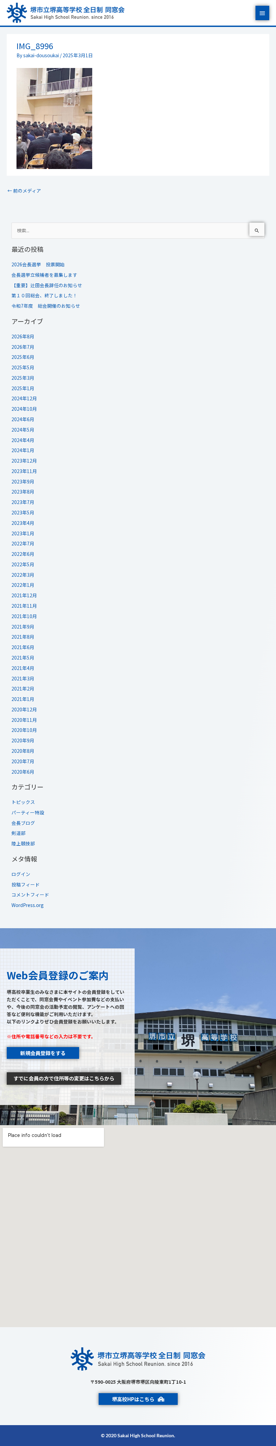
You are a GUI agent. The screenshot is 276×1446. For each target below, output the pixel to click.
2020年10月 (24, 730)
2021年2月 (22, 688)
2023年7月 (22, 502)
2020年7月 (22, 761)
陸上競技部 (23, 843)
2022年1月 (22, 584)
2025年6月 (22, 357)
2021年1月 (22, 699)
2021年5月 (22, 657)
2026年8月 (22, 336)
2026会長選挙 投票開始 (38, 264)
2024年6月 (22, 419)
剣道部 (18, 833)
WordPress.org (27, 905)
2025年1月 (22, 388)
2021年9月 (22, 626)
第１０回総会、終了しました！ (44, 295)
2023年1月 (22, 533)
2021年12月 (24, 595)
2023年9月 (22, 481)
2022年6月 (22, 553)
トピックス (23, 802)
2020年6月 (22, 771)
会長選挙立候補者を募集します (44, 274)
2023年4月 (22, 522)
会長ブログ (23, 822)
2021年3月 (22, 678)
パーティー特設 (27, 812)
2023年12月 (24, 460)
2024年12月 (24, 398)
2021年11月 (24, 605)
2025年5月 (22, 367)
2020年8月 (22, 750)
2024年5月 (22, 429)
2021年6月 (22, 647)
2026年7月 (22, 346)
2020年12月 (24, 709)
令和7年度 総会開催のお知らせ (45, 305)
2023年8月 (22, 491)
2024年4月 (22, 440)
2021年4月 (22, 668)
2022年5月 (22, 564)
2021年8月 (22, 636)
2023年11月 (24, 471)
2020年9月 (22, 740)
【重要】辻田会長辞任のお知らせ (46, 285)
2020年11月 (24, 719)
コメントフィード (30, 894)
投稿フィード (25, 884)
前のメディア (24, 190)
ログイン (20, 874)
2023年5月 (22, 512)
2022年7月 (22, 543)
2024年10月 (24, 408)
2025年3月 (22, 377)
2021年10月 (24, 616)
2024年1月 (22, 450)
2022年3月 (22, 574)
